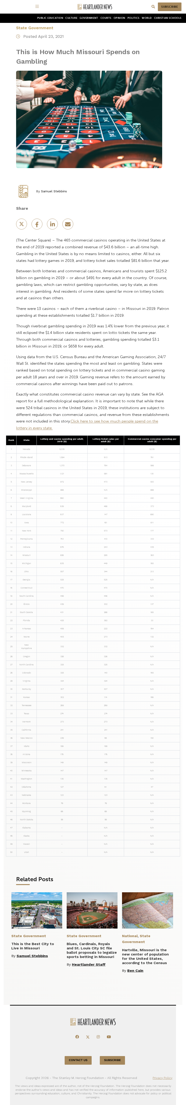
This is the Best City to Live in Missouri (32, 946)
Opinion (119, 18)
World (147, 18)
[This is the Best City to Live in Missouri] (36, 910)
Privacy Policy (162, 1078)
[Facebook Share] (37, 225)
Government (89, 18)
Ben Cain (135, 970)
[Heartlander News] (95, 7)
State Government (34, 27)
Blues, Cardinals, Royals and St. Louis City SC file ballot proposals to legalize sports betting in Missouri (92, 950)
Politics (133, 18)
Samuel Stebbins (54, 191)
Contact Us (78, 1060)
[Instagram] (98, 1037)
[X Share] (22, 225)
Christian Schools (167, 18)
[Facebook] (77, 1037)
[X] (87, 1037)
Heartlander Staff (88, 964)
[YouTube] (109, 1037)
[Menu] (38, 6)
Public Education (50, 18)
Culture (71, 18)
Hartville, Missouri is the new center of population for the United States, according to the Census (145, 956)
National (130, 936)
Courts (105, 18)
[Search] (153, 7)
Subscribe (169, 6)
